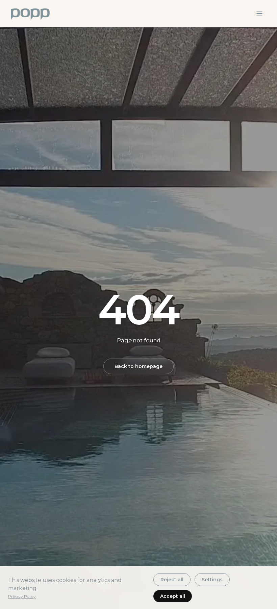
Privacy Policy (22, 596)
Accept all (172, 596)
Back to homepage (138, 366)
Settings (212, 580)
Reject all (171, 580)
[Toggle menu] (259, 13)
